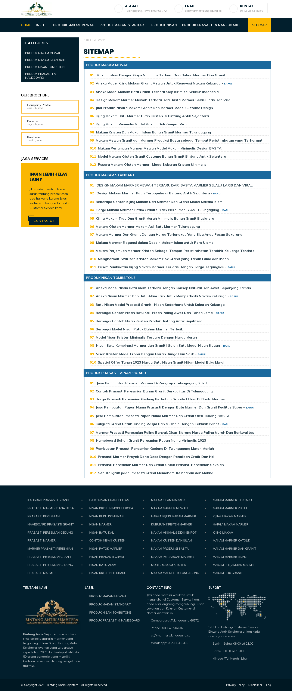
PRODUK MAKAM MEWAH (73, 25)
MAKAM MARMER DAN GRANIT (234, 548)
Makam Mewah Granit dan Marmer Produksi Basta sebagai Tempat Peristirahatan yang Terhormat (179, 140)
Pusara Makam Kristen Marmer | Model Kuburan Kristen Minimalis (152, 164)
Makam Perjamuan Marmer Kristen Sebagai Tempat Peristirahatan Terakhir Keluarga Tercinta (175, 251)
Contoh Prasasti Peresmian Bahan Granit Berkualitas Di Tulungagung (154, 391)
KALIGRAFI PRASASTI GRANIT (49, 500)
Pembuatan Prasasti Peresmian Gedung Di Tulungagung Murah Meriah (155, 448)
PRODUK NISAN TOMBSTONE (110, 277)
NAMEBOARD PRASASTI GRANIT (51, 524)
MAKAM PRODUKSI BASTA (170, 548)
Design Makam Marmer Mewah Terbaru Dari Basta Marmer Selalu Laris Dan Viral (163, 100)
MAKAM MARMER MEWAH (169, 508)
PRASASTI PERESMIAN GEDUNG (50, 532)
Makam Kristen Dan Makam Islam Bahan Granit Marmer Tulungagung (153, 132)
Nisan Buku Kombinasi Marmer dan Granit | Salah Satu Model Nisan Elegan (158, 345)
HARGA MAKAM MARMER (230, 524)
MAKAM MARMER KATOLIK (231, 540)
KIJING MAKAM (223, 532)
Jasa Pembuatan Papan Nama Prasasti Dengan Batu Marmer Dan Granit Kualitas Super (169, 407)
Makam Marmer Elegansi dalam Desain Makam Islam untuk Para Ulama (155, 242)
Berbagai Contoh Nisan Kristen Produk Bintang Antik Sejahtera (149, 321)
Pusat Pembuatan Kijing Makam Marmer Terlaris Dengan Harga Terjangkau (161, 267)
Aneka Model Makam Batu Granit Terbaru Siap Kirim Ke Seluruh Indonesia (157, 92)
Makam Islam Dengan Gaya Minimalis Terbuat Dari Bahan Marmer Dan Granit (161, 75)
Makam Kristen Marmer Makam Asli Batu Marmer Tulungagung (148, 226)
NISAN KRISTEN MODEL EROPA (111, 508)
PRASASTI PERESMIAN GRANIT (50, 557)
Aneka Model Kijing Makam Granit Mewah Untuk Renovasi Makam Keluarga (158, 83)
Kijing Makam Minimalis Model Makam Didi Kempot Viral (141, 124)
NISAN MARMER (100, 524)
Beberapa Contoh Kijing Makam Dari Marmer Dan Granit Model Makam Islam (159, 202)
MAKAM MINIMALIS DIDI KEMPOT (174, 532)
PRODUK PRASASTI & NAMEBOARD (211, 25)
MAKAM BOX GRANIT (228, 573)
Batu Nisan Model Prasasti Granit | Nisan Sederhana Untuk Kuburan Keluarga (160, 304)
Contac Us (44, 221)
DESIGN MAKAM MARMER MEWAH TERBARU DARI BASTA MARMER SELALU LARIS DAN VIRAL (174, 185)
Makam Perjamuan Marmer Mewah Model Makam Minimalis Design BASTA (159, 148)
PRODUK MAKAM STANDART (123, 25)
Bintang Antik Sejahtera (62, 685)
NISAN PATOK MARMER (105, 548)
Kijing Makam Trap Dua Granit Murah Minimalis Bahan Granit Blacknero (155, 218)
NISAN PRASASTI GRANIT (107, 557)
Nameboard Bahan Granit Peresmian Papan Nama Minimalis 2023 (151, 440)
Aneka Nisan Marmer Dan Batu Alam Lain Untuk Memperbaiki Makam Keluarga (161, 296)
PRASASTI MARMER (42, 540)
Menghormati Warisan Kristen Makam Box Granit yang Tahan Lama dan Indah (163, 259)
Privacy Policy (235, 685)
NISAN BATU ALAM (102, 565)
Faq (268, 685)
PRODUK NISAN (164, 25)
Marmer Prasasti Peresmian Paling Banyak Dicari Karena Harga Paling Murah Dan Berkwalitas (175, 432)
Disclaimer (255, 685)
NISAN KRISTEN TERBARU (107, 573)
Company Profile (39, 105)
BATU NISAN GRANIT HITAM (109, 500)
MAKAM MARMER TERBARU (232, 500)
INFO (40, 25)
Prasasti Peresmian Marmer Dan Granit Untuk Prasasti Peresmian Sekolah (161, 465)
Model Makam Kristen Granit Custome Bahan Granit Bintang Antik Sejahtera (162, 156)
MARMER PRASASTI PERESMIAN (50, 548)
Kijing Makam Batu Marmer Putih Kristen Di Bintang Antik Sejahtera (152, 116)
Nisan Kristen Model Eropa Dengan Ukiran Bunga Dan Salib (145, 354)
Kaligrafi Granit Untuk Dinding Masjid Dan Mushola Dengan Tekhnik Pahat (157, 424)
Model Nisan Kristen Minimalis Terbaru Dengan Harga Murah (146, 337)
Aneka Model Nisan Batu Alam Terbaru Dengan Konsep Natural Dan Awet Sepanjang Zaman (173, 288)
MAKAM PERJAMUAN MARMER (172, 557)
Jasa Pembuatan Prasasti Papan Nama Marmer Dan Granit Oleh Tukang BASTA (163, 416)
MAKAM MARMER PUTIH (230, 508)
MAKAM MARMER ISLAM (229, 557)
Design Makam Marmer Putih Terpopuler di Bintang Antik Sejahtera (153, 193)
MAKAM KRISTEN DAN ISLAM (171, 540)
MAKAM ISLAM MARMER (168, 500)
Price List (33, 121)
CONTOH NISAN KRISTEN (107, 540)
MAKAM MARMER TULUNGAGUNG (175, 573)
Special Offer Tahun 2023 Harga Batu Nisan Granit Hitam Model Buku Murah (162, 362)
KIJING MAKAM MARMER (229, 516)
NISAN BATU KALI (101, 532)
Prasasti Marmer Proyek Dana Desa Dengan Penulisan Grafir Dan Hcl (156, 456)
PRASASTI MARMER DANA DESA (51, 508)
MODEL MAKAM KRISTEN (168, 565)
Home (87, 39)
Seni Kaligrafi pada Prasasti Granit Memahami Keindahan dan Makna (155, 473)
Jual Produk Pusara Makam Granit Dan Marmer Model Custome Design (154, 108)
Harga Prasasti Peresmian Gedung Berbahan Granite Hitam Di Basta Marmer (160, 399)
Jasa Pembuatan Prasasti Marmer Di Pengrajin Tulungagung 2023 (151, 383)
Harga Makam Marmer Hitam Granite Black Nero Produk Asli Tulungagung (157, 210)
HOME (26, 25)
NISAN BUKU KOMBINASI (106, 516)
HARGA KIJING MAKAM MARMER (173, 516)
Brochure (33, 137)
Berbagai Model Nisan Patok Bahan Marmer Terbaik (139, 329)
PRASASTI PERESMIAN (44, 516)
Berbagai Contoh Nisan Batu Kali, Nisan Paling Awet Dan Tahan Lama (154, 313)
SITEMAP (259, 25)
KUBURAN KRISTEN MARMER (171, 524)
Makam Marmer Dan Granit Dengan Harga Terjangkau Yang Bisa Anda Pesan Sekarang (169, 234)
